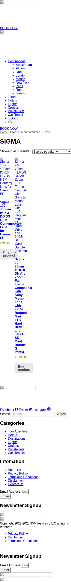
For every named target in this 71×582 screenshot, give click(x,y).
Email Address (10, 491)
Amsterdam (24, 64)
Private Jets (16, 111)
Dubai (20, 72)
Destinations (16, 61)
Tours (12, 97)
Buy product (9, 254)
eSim (11, 122)
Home (4, 132)
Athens (21, 68)
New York (22, 82)
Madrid (20, 79)
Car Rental (15, 114)
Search (5, 414)
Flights (12, 104)
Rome (20, 89)
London (21, 75)
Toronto (21, 93)
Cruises (13, 107)
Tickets (13, 118)
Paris (19, 86)
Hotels (12, 100)
